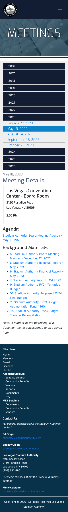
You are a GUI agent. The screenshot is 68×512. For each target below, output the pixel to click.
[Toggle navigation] (60, 9)
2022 (12, 110)
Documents (12, 392)
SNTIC (7, 369)
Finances (8, 366)
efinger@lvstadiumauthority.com (22, 437)
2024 (12, 151)
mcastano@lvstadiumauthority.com (23, 491)
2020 (12, 95)
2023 (12, 117)
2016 (11, 66)
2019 (11, 88)
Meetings (8, 358)
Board (6, 362)
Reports (10, 389)
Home (6, 354)
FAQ (7, 396)
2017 (11, 73)
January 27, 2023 (20, 123)
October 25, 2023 (20, 145)
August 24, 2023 (19, 134)
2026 (12, 166)
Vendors (10, 385)
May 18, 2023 (17, 129)
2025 (12, 159)
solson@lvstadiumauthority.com (21, 448)
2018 (11, 80)
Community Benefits (17, 381)
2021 (11, 102)
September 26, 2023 (23, 140)
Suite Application (15, 377)
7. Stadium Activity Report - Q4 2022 (35, 280)
